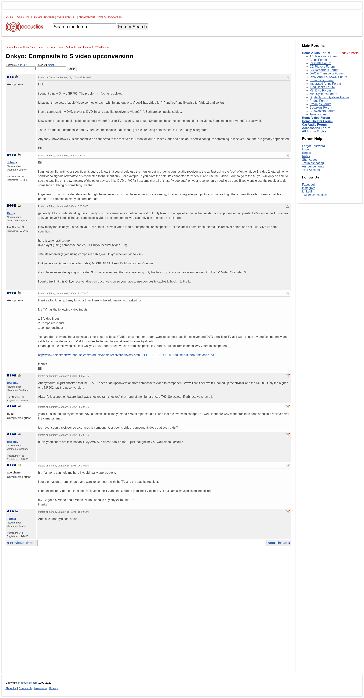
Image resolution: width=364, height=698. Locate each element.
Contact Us (25, 688)
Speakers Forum (321, 107)
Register (307, 152)
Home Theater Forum (317, 121)
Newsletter (40, 688)
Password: (46, 65)
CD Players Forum (322, 66)
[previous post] (10, 155)
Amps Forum (318, 59)
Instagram (308, 188)
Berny (11, 213)
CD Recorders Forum (324, 70)
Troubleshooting (313, 163)
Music (102, 16)
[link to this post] (17, 76)
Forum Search (132, 26)
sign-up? (22, 65)
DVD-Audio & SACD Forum (328, 76)
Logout (306, 149)
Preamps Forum (320, 104)
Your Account (311, 169)
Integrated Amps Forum (325, 83)
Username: (16, 65)
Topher (11, 518)
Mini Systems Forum (323, 93)
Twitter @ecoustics (314, 194)
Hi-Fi (29, 16)
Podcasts (115, 16)
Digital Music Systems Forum (329, 97)
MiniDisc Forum (320, 90)
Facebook (308, 184)
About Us (10, 688)
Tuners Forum (319, 114)
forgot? (51, 65)
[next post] (10, 77)
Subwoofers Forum (322, 111)
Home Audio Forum (316, 53)
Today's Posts (349, 53)
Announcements (313, 166)
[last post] (13, 77)
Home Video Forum (316, 117)
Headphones (87, 16)
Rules (306, 156)
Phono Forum (319, 100)
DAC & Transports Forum (327, 73)
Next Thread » (279, 543)
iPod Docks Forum (322, 87)
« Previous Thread (22, 543)
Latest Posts (14, 16)
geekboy (12, 382)
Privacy (53, 688)
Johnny (12, 162)
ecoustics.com (29, 682)
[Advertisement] (119, 612)
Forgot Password (313, 146)
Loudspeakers (44, 16)
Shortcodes (309, 159)
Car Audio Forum (314, 124)
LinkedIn (308, 191)
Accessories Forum (316, 128)
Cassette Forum (320, 63)
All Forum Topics (314, 131)
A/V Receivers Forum (324, 56)
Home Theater (66, 16)
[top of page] (8, 77)
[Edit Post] (288, 77)
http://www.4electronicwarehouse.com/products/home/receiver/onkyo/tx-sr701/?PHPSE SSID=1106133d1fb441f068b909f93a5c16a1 (127, 355)
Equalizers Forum (321, 80)
